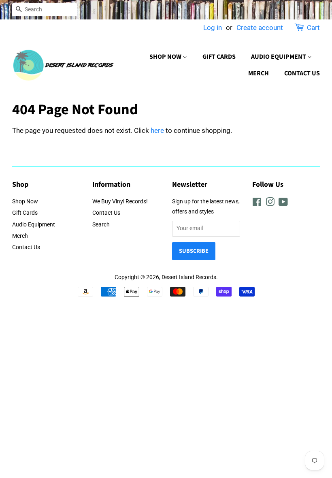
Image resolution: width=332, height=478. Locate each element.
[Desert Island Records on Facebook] (257, 203)
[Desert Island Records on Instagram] (270, 203)
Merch (258, 73)
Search (101, 224)
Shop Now (166, 56)
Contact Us (302, 73)
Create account (259, 27)
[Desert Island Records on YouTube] (283, 203)
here (157, 130)
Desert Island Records (189, 277)
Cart (313, 27)
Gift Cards (219, 56)
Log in (212, 27)
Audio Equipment (279, 56)
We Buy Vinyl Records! (120, 201)
